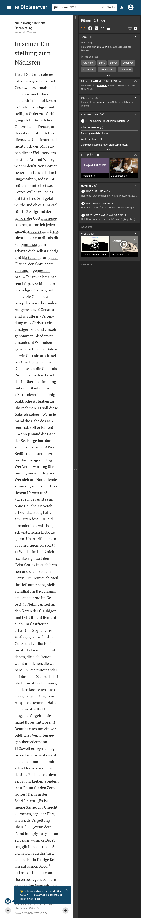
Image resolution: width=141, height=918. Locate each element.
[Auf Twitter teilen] (96, 28)
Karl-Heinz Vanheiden (27, 32)
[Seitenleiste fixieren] (75, 18)
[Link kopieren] (102, 28)
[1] (49, 865)
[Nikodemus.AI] (8, 901)
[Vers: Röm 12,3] (103, 21)
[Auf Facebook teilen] (90, 28)
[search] (80, 7)
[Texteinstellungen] (121, 7)
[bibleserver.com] (31, 7)
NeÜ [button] (110, 7)
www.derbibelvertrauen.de (31, 913)
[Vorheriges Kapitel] (8, 910)
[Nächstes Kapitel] (65, 910)
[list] (109, 136)
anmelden (102, 47)
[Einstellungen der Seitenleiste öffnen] (130, 28)
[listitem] (109, 127)
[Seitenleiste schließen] (75, 469)
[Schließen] (66, 889)
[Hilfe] (135, 28)
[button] (9, 7)
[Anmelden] (130, 7)
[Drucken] (108, 28)
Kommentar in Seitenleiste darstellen (109, 121)
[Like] (83, 28)
